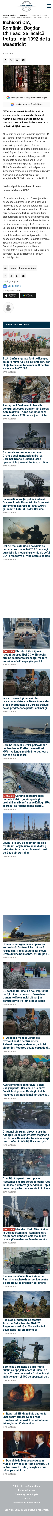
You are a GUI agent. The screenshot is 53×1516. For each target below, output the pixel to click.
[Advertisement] (26, 589)
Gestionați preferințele (26, 1494)
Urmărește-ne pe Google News (29, 104)
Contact (26, 1498)
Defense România (9, 15)
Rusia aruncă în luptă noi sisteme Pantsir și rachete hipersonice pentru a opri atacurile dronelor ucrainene (26, 1279)
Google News (14, 286)
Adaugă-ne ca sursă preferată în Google (29, 97)
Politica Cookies (26, 1490)
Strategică (23, 15)
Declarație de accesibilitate (26, 1502)
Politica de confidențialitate (26, 1486)
